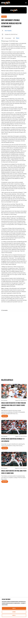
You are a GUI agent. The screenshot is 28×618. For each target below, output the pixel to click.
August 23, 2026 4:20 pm (21, 436)
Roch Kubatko (8, 30)
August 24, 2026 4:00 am (21, 400)
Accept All (14, 608)
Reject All (14, 615)
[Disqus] (14, 328)
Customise (14, 611)
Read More (4, 416)
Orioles (4, 16)
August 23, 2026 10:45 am (21, 468)
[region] (14, 607)
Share (17, 38)
